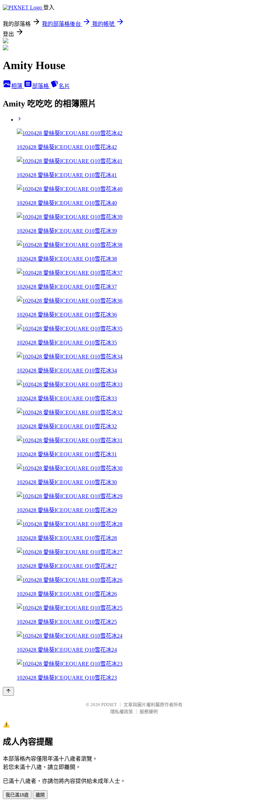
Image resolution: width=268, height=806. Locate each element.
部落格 (41, 86)
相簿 (17, 86)
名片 (64, 86)
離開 (40, 795)
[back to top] (8, 691)
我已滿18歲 (17, 795)
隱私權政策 (121, 711)
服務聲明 (149, 711)
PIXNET (109, 704)
